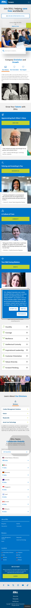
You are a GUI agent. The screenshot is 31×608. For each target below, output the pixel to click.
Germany (7, 472)
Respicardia (6, 418)
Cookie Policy (9, 305)
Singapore (7, 487)
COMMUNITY (15, 219)
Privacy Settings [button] (27, 606)
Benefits (18, 523)
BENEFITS (15, 267)
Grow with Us (4, 526)
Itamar (5, 413)
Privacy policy (15, 598)
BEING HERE (15, 123)
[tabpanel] (15, 87)
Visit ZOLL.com (15, 601)
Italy (6, 465)
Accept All (13, 308)
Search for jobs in (5, 449)
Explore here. (15, 26)
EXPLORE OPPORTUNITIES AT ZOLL (16, 16)
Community (19, 526)
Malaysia (7, 509)
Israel (6, 494)
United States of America (12, 458)
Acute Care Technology (9, 422)
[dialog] (15, 304)
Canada (7, 501)
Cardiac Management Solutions (12, 409)
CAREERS (15, 576)
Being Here (4, 523)
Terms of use (15, 596)
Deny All (23, 308)
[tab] (5, 68)
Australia (7, 480)
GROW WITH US (15, 171)
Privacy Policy (22, 305)
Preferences (22, 314)
